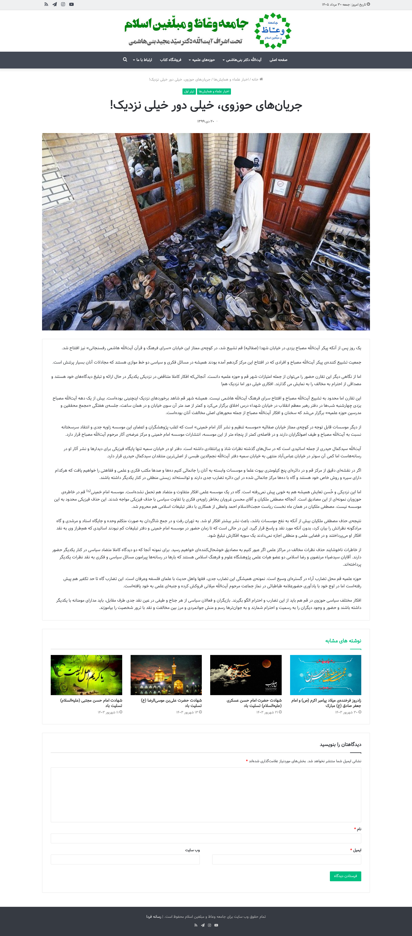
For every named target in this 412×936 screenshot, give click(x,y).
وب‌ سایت (192, 850)
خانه (256, 80)
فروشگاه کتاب (170, 60)
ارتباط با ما (144, 60)
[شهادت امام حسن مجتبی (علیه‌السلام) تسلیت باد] (86, 675)
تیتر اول (189, 91)
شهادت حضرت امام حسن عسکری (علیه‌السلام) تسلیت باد (254, 703)
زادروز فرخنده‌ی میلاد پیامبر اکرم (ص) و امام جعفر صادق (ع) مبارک (326, 703)
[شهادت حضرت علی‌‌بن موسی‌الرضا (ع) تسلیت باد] (166, 675)
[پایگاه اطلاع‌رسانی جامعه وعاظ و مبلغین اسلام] (206, 31)
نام (357, 829)
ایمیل (355, 850)
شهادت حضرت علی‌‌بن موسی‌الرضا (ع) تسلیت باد (171, 703)
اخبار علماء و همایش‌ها (231, 80)
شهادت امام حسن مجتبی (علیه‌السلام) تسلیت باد (91, 703)
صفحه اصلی (278, 60)
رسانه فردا (153, 917)
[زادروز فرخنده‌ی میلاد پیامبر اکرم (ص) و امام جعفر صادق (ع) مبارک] (326, 675)
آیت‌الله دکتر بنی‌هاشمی (243, 60)
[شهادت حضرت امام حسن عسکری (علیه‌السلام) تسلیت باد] (246, 675)
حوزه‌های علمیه (203, 60)
